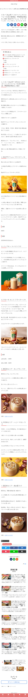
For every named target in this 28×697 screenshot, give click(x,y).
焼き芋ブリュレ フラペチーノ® (12, 58)
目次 (6, 52)
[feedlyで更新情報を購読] (14, 559)
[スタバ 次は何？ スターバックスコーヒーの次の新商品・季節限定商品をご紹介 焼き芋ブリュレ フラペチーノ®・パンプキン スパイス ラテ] (15, 24)
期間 (5, 62)
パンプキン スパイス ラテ (10, 64)
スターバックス (9, 416)
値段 (5, 60)
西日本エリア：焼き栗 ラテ (11, 74)
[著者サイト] (11, 559)
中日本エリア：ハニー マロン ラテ (12, 72)
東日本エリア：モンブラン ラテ (12, 70)
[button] (25, 347)
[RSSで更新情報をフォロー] (17, 559)
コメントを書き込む (15, 682)
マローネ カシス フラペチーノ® (12, 66)
